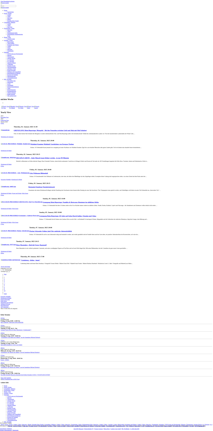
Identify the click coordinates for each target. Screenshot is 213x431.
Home (5, 10)
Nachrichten (10, 12)
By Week (20, 108)
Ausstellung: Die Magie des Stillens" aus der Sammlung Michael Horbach (20, 352)
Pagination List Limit (6, 268)
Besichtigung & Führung (13, 73)
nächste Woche (11, 58)
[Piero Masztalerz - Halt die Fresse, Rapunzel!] (8, 244)
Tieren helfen (10, 43)
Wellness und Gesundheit (14, 72)
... (4, 283)
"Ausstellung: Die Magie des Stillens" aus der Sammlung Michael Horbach (20, 337)
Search (36, 108)
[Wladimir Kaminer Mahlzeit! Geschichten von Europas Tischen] (15, 144)
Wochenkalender (11, 67)
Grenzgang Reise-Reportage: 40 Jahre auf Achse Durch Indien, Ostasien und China (67, 216)
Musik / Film (7, 37)
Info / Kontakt (7, 79)
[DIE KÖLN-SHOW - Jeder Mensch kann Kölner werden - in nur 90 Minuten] (8, 157)
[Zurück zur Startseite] (5, 3)
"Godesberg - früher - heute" (30, 260)
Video (8, 16)
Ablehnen (9, 428)
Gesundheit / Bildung (9, 22)
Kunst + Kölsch (5, 360)
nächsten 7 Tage (11, 69)
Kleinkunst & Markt (6, 150)
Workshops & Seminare (7, 137)
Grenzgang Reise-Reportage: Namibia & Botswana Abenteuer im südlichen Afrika (71, 202)
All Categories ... (5, 307)
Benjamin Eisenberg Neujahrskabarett (41, 187)
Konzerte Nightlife (6, 179)
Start (5, 274)
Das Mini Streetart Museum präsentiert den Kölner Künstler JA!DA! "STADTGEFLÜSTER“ (25, 375)
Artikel (9, 15)
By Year (3, 108)
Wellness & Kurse (5, 304)
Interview (9, 18)
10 (4, 290)
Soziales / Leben (8, 40)
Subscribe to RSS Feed (13, 379)
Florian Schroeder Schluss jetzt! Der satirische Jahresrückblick (50, 231)
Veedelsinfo (10, 51)
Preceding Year (5, 117)
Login (8, 83)
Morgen (9, 55)
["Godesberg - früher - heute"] (10, 260)
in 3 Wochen (10, 61)
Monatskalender (11, 76)
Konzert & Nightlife (12, 75)
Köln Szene (25, 193)
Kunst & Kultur (11, 70)
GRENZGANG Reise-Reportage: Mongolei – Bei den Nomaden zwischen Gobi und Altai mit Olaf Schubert (50, 130)
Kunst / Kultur (8, 13)
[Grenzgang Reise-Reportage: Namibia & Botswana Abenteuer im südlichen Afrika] (21, 202)
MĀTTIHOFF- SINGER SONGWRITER (12, 322)
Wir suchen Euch (11, 95)
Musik (9, 19)
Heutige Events (11, 66)
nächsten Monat (11, 63)
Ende (5, 293)
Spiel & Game (11, 39)
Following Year (5, 120)
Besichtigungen (5, 305)
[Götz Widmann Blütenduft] (15, 173)
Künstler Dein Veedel (13, 21)
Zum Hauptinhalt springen (7, 1)
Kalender (6, 52)
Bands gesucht (11, 94)
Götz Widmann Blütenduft (39, 173)
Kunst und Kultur (16, 193)
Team (8, 88)
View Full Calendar (6, 378)
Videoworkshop (11, 92)
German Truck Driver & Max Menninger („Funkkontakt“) (16, 330)
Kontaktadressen (11, 91)
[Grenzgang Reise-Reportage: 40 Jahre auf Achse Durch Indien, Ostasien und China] (20, 215)
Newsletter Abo (11, 80)
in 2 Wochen (10, 60)
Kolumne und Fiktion (13, 45)
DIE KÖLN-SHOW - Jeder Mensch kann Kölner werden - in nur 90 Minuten (42, 158)
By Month (12, 108)
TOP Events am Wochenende (15, 54)
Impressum (10, 82)
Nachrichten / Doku (9, 28)
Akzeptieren (3, 428)
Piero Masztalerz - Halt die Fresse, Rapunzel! (31, 245)
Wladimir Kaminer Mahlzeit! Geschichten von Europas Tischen (52, 144)
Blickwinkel (10, 42)
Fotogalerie (10, 85)
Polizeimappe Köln (12, 33)
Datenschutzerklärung (13, 86)
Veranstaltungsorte (12, 77)
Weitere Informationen (6, 430)
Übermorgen (10, 57)
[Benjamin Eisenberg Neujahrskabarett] (8, 186)
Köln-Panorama (11, 89)
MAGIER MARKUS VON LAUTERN (11, 345)
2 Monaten (10, 64)
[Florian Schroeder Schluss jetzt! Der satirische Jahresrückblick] (15, 231)
